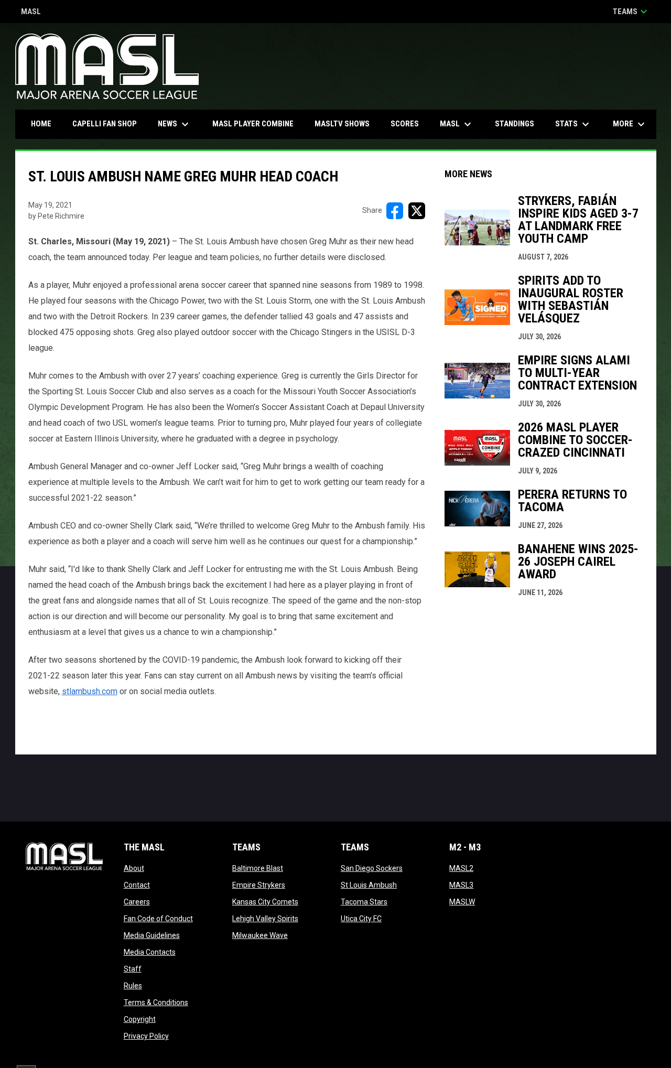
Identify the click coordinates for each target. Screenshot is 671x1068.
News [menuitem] (174, 124)
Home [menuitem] (41, 123)
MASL (31, 12)
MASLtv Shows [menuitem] (342, 123)
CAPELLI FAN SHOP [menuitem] (108, 123)
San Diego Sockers (372, 868)
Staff (133, 969)
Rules (133, 985)
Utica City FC (361, 918)
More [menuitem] (630, 124)
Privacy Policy (146, 1036)
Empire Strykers (258, 885)
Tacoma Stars (364, 902)
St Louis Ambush (369, 885)
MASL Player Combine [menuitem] (253, 123)
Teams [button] (631, 11)
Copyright (140, 1019)
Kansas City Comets (265, 902)
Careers (137, 902)
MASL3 (461, 885)
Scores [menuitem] (405, 123)
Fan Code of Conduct (158, 918)
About (134, 868)
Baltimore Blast (257, 868)
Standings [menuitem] (514, 123)
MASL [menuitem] (457, 124)
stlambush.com (89, 691)
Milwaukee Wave (260, 935)
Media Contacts (150, 952)
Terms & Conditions (156, 1002)
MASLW (462, 902)
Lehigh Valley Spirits (265, 918)
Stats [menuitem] (573, 124)
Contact (137, 885)
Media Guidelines (152, 935)
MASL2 (461, 868)
